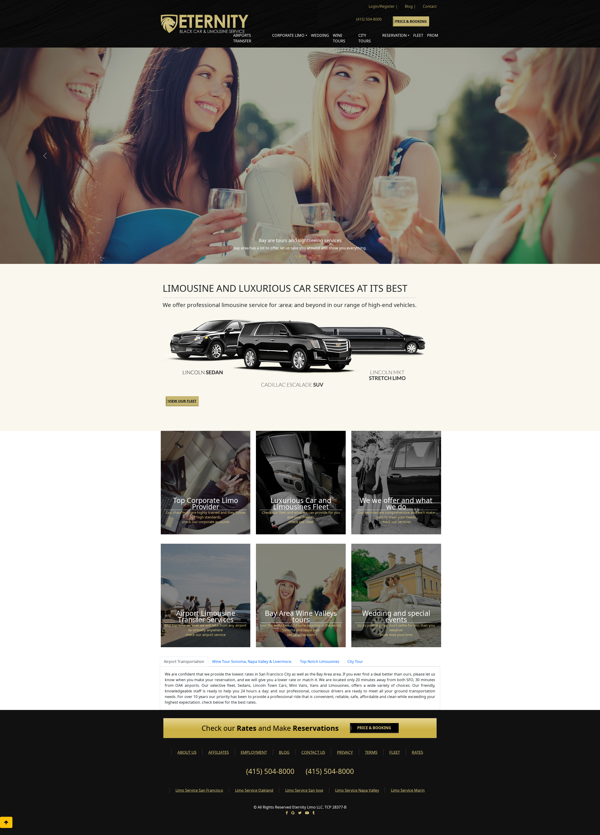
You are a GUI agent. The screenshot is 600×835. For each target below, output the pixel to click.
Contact (430, 6)
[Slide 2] (300, 256)
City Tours (364, 38)
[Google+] (293, 812)
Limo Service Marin (408, 790)
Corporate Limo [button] (288, 35)
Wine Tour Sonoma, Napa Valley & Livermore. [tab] (252, 661)
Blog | (410, 6)
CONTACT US (313, 752)
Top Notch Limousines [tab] (319, 661)
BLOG (284, 752)
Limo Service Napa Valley (357, 790)
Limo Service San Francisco (199, 790)
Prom (432, 35)
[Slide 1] (295, 256)
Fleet (418, 35)
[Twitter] (300, 812)
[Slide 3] (304, 256)
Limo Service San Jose (304, 790)
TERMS (371, 752)
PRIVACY (345, 752)
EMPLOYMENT (254, 752)
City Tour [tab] (355, 661)
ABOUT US (186, 752)
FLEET (394, 752)
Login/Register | (383, 6)
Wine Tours (339, 38)
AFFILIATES (218, 752)
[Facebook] (287, 812)
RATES (417, 752)
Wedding (320, 35)
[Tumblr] (313, 812)
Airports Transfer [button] (242, 38)
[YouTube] (307, 812)
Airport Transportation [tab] (184, 661)
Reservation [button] (394, 35)
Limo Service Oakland (254, 790)
